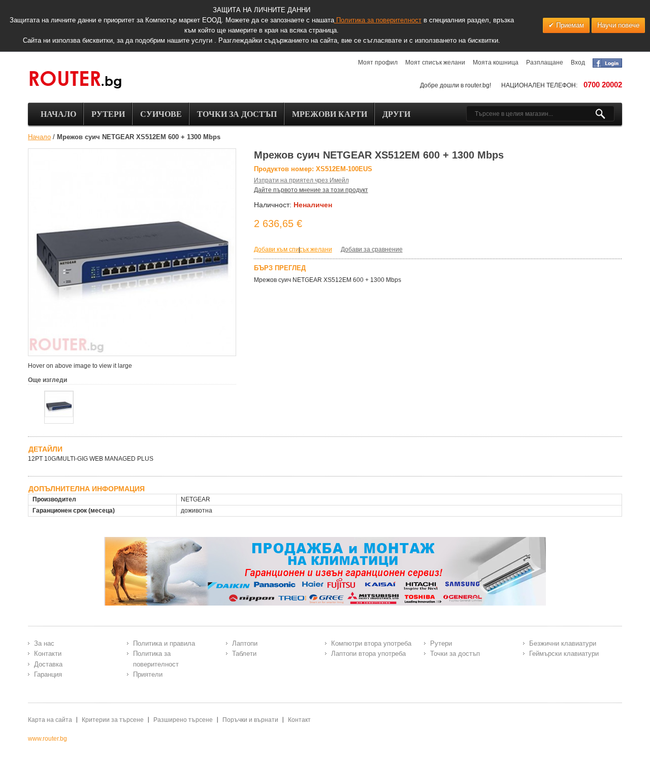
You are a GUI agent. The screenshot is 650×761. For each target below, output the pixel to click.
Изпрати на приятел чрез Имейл (301, 180)
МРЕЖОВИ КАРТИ (329, 114)
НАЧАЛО (58, 114)
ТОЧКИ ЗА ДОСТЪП (237, 114)
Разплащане (544, 62)
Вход (578, 62)
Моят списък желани (435, 62)
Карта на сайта (50, 719)
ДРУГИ (396, 114)
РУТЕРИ (108, 114)
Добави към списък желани (293, 249)
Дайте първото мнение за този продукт (311, 190)
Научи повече (618, 25)
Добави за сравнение (372, 249)
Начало (39, 137)
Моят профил (378, 62)
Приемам (569, 25)
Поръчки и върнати (250, 719)
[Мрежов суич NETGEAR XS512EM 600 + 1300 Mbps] (59, 404)
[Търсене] (604, 114)
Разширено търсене (183, 719)
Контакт (299, 719)
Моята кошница (495, 62)
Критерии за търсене (113, 719)
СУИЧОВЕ (161, 114)
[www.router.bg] (75, 80)
